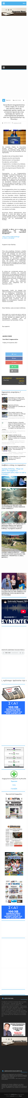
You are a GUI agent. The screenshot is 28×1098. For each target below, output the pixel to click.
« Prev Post (6, 380)
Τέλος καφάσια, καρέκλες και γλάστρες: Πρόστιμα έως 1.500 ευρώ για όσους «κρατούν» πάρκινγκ (17, 414)
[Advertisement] (14, 30)
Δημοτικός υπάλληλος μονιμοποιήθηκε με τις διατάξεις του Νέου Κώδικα (16, 406)
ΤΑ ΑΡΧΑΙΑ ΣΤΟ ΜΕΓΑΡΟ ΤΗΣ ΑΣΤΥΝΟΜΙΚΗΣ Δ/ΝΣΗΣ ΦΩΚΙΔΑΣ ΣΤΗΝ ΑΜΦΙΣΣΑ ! (13, 506)
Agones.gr (16, 767)
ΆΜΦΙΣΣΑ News (14, 1094)
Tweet (14, 354)
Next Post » (21, 383)
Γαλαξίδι (14, 789)
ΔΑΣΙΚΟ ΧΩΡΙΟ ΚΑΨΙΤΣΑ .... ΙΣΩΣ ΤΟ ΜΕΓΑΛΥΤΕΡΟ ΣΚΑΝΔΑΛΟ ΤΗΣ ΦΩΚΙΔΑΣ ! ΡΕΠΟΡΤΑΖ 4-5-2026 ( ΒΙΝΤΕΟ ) (13, 555)
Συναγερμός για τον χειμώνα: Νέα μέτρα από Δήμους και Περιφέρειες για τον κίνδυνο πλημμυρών (16, 399)
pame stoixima (21, 767)
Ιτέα (14, 785)
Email (15, 370)
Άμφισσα (14, 781)
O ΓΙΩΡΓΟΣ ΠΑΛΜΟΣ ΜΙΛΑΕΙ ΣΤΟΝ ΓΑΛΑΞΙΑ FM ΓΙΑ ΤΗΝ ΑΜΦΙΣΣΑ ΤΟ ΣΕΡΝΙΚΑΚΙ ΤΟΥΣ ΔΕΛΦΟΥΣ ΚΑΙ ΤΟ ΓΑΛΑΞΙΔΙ (14, 592)
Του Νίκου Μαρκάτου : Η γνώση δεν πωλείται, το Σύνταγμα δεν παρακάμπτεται (16, 458)
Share (14, 358)
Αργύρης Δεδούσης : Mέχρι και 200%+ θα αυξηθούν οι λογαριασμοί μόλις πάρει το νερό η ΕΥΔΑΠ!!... (14, 471)
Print (15, 366)
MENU (24, 3)
